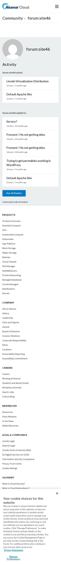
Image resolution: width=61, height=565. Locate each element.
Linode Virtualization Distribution (27, 81)
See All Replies (14, 193)
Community (12, 18)
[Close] (57, 493)
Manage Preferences (13, 557)
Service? (11, 121)
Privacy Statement (13, 550)
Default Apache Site (19, 94)
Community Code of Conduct (15, 202)
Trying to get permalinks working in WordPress (28, 163)
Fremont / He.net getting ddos (25, 134)
